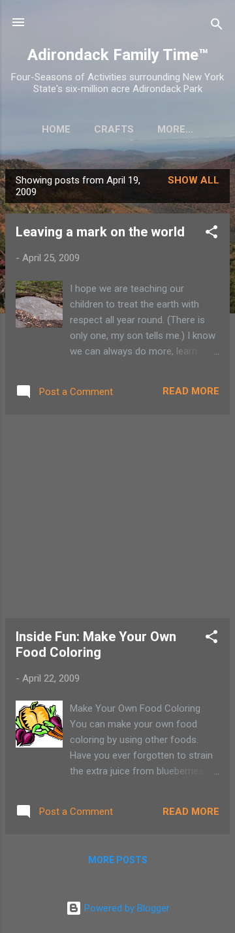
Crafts (114, 129)
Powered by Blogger (126, 908)
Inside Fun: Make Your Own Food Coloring (96, 644)
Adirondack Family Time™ (117, 55)
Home (56, 129)
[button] (211, 234)
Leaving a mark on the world (100, 232)
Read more (191, 391)
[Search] (217, 26)
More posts (118, 860)
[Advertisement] (117, 516)
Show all (193, 180)
